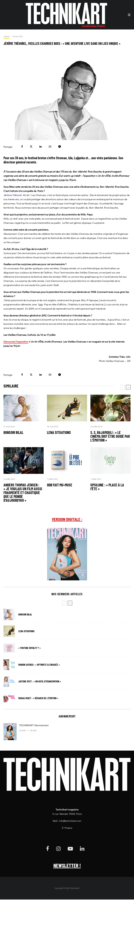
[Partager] (22, 146)
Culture (6, 36)
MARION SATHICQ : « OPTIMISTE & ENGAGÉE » (39, 664)
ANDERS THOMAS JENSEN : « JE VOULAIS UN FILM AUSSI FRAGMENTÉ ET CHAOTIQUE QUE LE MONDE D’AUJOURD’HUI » (22, 492)
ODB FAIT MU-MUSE (59, 485)
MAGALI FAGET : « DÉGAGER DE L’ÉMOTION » (38, 698)
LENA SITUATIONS (59, 432)
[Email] (50, 146)
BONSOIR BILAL (13, 432)
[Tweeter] (31, 146)
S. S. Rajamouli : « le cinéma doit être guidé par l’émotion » (110, 436)
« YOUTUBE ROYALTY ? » (29, 648)
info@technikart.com (70, 820)
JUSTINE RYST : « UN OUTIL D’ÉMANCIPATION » (39, 681)
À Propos (67, 827)
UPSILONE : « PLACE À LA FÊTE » (107, 487)
